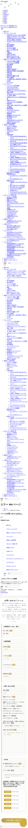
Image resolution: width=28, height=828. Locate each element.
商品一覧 (8, 525)
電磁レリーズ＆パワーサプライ (14, 532)
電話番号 (7, 673)
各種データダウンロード (12, 569)
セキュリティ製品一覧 (11, 543)
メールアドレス (9, 664)
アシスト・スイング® (11, 529)
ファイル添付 (8, 770)
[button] (5, 261)
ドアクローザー (10, 562)
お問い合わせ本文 (9, 729)
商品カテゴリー (9, 696)
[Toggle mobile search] (2, 29)
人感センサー (9, 551)
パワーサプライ (10, 555)
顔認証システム (10, 547)
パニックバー (9, 536)
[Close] (1, 594)
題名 (5, 690)
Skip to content (4, 1)
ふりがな (7, 655)
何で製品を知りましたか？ (12, 763)
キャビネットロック (11, 566)
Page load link (4, 592)
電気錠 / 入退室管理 (11, 540)
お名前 (6, 646)
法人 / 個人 (7, 630)
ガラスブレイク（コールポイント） (15, 558)
